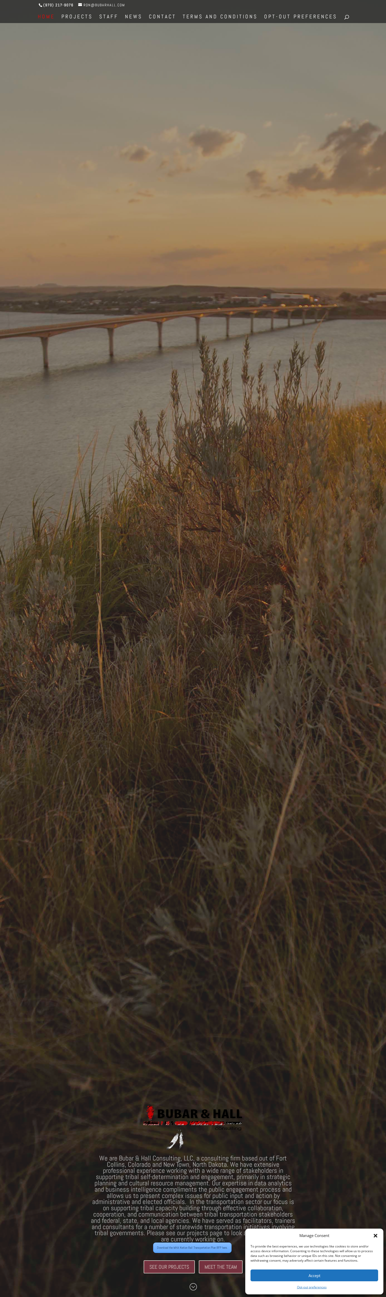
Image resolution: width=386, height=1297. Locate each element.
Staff (108, 17)
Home (46, 17)
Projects (77, 17)
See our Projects (169, 1266)
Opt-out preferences (312, 1287)
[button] (375, 1235)
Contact (162, 17)
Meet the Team (221, 1266)
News (133, 17)
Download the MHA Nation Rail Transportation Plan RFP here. (192, 1248)
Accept (314, 1275)
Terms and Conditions (220, 17)
